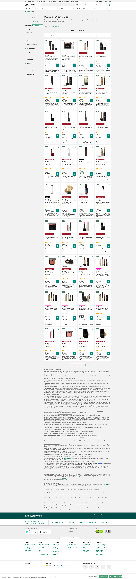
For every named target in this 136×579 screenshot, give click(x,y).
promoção (100, 463)
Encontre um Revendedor (73, 547)
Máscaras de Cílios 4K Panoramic (52, 404)
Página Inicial (28, 11)
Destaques (47, 26)
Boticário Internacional (44, 554)
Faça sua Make (56, 551)
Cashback (55, 554)
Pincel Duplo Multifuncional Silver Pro (53, 454)
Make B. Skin (100, 411)
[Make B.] (34, 17)
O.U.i (40, 550)
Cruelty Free (85, 551)
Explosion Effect (64, 404)
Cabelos (90, 8)
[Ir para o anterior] (108, 8)
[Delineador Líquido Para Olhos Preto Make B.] (103, 226)
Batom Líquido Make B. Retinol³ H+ (52, 451)
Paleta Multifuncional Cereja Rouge (52, 431)
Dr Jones (41, 553)
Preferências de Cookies (101, 547)
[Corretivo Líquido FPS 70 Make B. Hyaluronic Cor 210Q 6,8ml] (103, 80)
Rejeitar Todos (103, 576)
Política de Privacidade (101, 544)
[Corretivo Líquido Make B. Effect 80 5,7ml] (86, 151)
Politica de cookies (42, 577)
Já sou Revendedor (71, 544)
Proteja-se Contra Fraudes (102, 546)
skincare (57, 412)
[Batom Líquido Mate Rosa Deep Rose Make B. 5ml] (69, 226)
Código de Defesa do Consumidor (103, 548)
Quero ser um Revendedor (73, 546)
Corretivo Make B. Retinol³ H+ (51, 448)
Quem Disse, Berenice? (44, 544)
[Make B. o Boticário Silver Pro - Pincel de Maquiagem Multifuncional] (52, 189)
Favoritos (108, 1)
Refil (84, 548)
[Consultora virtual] (77, 4)
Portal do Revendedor (64, 1)
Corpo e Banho (77, 8)
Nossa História (56, 544)
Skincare (96, 8)
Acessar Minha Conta (104, 4)
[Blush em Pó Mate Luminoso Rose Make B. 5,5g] (69, 333)
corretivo (64, 478)
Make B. (82, 437)
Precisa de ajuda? (52, 1)
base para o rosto (78, 383)
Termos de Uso (99, 551)
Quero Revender (75, 1)
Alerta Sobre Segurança (101, 553)
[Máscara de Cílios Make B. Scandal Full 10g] (86, 45)
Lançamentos (46, 8)
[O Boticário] (31, 5)
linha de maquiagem (55, 375)
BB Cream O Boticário (51, 424)
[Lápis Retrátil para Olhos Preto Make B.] (86, 116)
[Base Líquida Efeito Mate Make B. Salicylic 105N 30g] (86, 333)
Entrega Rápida (29, 8)
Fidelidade (55, 547)
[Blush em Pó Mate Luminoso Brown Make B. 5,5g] (52, 261)
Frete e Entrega (28, 547)
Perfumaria (68, 8)
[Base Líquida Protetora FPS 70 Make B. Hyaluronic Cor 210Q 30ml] (86, 80)
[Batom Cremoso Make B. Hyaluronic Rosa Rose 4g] (69, 80)
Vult (39, 548)
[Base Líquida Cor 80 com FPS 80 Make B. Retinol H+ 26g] (86, 189)
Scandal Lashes (81, 404)
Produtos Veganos (87, 550)
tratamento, (86, 372)
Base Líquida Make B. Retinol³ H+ (52, 444)
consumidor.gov (99, 550)
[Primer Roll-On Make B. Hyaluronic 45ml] (103, 45)
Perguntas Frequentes (30, 544)
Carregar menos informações (68, 537)
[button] (58, 41)
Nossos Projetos (86, 544)
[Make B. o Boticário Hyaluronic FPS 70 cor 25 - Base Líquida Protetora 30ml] (69, 189)
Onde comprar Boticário (58, 553)
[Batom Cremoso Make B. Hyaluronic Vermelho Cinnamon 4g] (86, 261)
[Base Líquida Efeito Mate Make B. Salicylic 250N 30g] (103, 333)
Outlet (61, 8)
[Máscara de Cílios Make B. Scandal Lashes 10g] (52, 151)
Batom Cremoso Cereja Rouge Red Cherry (54, 433)
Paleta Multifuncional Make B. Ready (91, 415)
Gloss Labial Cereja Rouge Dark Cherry (53, 435)
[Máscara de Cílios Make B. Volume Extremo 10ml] (52, 116)
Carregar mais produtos (77, 365)
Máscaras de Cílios (88, 402)
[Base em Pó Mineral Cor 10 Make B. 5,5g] (69, 261)
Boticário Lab (56, 555)
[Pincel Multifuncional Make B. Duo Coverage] (52, 80)
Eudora (40, 546)
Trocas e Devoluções (29, 548)
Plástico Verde (86, 547)
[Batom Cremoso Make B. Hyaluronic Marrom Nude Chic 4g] (103, 116)
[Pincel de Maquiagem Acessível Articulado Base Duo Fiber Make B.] (103, 189)
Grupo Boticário (41, 1)
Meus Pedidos (99, 1)
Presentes (37, 8)
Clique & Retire (106, 484)
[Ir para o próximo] (110, 8)
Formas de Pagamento (30, 546)
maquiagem (79, 372)
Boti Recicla (85, 546)
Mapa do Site (28, 550)
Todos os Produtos (56, 26)
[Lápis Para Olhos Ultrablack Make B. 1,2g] (69, 116)
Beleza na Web (42, 547)
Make (84, 8)
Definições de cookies (92, 576)
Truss (40, 551)
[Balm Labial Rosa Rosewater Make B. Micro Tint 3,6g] (86, 226)
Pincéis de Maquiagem (65, 458)
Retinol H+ (77, 406)
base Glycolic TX (93, 406)
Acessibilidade (30, 1)
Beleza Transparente (87, 553)
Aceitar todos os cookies (116, 576)
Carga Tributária (99, 554)
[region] (68, 576)
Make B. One (56, 427)
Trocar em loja (92, 522)
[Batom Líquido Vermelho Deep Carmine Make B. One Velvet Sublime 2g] (69, 151)
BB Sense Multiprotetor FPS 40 (65, 414)
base (46, 474)
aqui (82, 489)
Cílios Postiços (89, 404)
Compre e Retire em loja (77, 522)
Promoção (54, 8)
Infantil (102, 8)
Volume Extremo (73, 404)
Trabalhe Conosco (57, 548)
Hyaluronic (84, 406)
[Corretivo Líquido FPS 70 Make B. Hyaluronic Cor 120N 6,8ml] (103, 151)
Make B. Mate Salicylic (65, 375)
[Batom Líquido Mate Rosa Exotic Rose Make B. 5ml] (52, 333)
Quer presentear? (106, 522)
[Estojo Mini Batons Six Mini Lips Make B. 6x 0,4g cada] (52, 226)
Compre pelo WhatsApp (59, 522)
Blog (54, 550)
